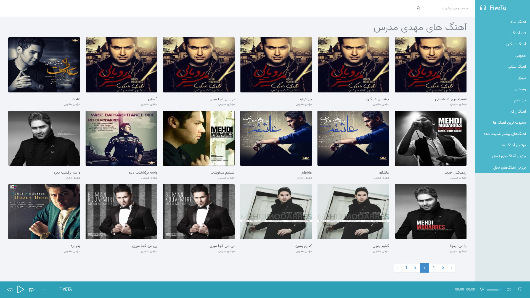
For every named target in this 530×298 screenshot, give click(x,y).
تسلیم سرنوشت (223, 172)
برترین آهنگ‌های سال (509, 167)
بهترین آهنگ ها (514, 145)
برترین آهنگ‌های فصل (509, 156)
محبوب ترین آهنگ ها (509, 122)
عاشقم (384, 172)
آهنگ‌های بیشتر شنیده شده (505, 134)
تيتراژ (522, 78)
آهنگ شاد (518, 22)
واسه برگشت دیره (67, 172)
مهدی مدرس (458, 104)
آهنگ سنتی (517, 66)
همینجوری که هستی (451, 99)
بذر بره (75, 246)
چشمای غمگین (377, 99)
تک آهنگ (519, 33)
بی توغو (306, 99)
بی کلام (520, 100)
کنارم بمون (381, 246)
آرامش (152, 99)
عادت (76, 99)
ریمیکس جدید (456, 172)
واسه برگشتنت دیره (142, 172)
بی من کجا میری (222, 99)
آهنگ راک (518, 111)
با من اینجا (458, 246)
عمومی (520, 55)
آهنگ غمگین (516, 44)
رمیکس (520, 89)
